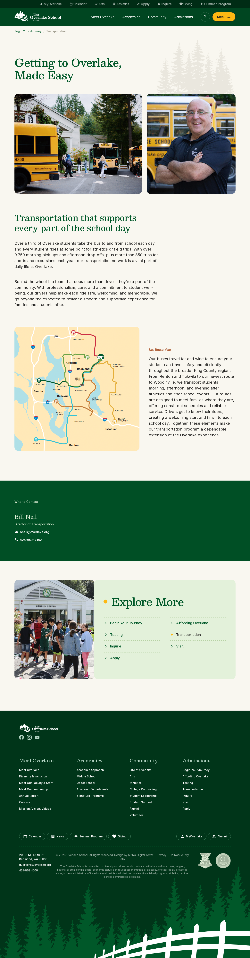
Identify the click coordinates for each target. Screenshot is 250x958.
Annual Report (28, 795)
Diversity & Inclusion (33, 776)
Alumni (134, 808)
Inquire (115, 646)
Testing (116, 635)
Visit (180, 646)
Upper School (86, 782)
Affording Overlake (192, 623)
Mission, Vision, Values (35, 808)
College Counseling (143, 789)
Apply (115, 658)
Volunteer (136, 815)
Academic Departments (92, 789)
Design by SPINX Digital (129, 855)
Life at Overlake (141, 770)
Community (157, 17)
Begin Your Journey (27, 31)
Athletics (136, 782)
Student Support (141, 802)
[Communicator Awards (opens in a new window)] (223, 860)
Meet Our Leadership (33, 789)
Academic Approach (90, 770)
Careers (24, 802)
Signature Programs (90, 795)
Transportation (193, 789)
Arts (132, 776)
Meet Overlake (102, 17)
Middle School (86, 776)
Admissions (183, 17)
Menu (221, 17)
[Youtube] (37, 737)
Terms (150, 855)
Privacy (161, 855)
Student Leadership (143, 795)
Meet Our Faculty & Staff (36, 782)
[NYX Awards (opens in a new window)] (205, 860)
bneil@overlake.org (34, 532)
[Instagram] (29, 737)
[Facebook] (21, 737)
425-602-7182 (31, 540)
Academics (131, 17)
